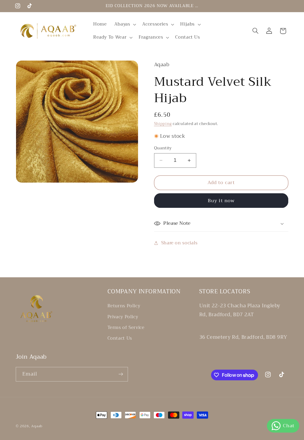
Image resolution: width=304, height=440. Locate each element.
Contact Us (119, 338)
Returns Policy (123, 306)
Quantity (163, 148)
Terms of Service (126, 327)
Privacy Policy (122, 317)
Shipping (163, 124)
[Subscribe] (120, 374)
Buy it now (221, 201)
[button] (124, 24)
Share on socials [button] (179, 243)
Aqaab (36, 426)
